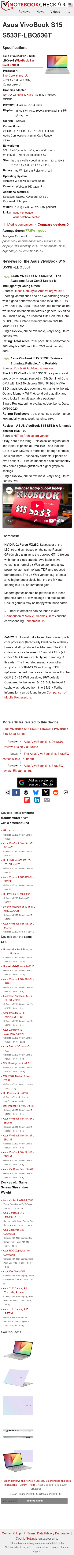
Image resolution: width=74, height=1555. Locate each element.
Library (23, 1484)
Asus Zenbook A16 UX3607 (18, 1200)
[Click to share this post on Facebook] (16, 792)
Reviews (24, 11)
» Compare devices (52, 224)
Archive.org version (51, 290)
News (40, 11)
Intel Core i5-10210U (15, 75)
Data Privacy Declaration (54, 1533)
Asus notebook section (26, 217)
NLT (16, 435)
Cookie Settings (26, 1538)
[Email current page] (46, 800)
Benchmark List (34, 621)
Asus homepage (23, 212)
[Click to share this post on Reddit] (55, 792)
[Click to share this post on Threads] (26, 792)
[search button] (60, 4)
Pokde (18, 368)
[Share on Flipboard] (27, 800)
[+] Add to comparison (19, 224)
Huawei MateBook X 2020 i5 (18, 966)
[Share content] (7, 792)
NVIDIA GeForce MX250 (18, 95)
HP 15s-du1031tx (12, 830)
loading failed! (9, 1501)
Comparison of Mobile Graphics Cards (30, 616)
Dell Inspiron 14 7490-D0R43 (18, 1106)
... (69, 11)
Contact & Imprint (13, 1533)
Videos (55, 11)
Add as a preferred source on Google (40, 782)
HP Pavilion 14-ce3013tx (16, 1093)
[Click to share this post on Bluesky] (35, 792)
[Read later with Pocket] (65, 792)
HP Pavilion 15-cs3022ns (16, 894)
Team (31, 1533)
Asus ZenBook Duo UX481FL (19, 1169)
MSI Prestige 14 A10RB (16, 1063)
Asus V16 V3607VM (14, 1271)
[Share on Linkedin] (37, 800)
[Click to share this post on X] (45, 792)
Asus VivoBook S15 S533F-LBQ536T (27, 728)
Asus (32, 1484)
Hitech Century (24, 290)
